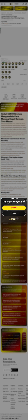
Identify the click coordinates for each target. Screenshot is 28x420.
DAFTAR (14, 208)
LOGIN (14, 213)
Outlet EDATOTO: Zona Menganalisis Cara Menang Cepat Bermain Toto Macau (14, 202)
